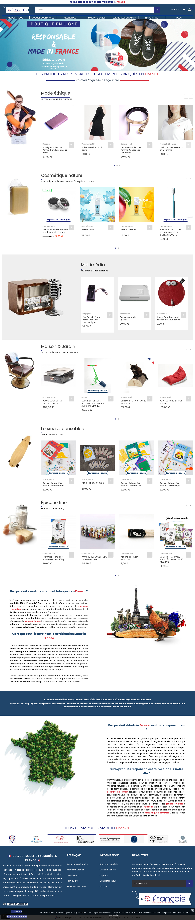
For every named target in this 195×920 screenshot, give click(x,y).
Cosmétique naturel (62, 175)
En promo (104, 875)
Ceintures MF (126, 144)
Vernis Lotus (88, 229)
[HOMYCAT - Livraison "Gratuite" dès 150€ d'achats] (158, 839)
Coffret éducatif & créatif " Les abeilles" (131, 484)
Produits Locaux (49, 553)
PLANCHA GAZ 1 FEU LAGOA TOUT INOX (52, 402)
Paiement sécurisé (76, 886)
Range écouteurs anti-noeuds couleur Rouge (168, 318)
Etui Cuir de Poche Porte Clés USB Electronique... (92, 320)
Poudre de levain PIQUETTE (129, 558)
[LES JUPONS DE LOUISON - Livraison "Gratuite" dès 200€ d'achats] (110, 839)
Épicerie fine (54, 502)
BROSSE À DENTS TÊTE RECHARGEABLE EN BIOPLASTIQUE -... (170, 232)
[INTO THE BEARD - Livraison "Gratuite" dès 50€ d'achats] (134, 839)
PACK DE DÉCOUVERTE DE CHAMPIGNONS (94, 558)
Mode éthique (55, 93)
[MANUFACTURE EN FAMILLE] (183, 839)
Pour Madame (49, 226)
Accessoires (125, 313)
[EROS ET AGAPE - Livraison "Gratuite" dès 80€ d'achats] (85, 839)
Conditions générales (77, 864)
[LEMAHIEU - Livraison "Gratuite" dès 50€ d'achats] (12, 839)
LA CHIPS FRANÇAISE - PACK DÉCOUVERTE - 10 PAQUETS (171, 559)
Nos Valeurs (73, 875)
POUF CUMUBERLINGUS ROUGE (171, 402)
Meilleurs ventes (108, 869)
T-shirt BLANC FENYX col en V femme (172, 148)
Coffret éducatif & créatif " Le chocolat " (54, 484)
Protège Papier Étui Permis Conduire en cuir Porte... (55, 150)
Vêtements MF (88, 144)
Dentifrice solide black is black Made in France (55, 231)
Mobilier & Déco (127, 397)
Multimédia (93, 265)
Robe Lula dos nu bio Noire (92, 148)
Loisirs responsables (62, 429)
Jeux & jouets (48, 479)
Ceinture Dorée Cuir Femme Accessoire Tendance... (131, 150)
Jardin (84, 397)
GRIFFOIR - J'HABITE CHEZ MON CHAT (133, 402)
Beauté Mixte (87, 226)
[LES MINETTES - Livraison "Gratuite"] (61, 839)
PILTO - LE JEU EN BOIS (93, 483)
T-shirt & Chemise (168, 144)
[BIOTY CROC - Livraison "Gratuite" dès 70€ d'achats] (37, 839)
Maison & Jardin (58, 346)
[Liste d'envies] (184, 9)
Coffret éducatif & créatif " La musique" (170, 484)
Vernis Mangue (128, 229)
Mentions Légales (75, 869)
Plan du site (73, 880)
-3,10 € (47, 190)
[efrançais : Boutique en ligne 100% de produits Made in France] (16, 9)
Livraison (104, 886)
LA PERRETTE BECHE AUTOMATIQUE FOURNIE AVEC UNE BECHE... (93, 403)
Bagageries (48, 144)
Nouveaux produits (109, 864)
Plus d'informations (17, 916)
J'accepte (17, 911)
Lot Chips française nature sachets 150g (53, 558)
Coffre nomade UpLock (128, 318)
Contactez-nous (108, 880)
